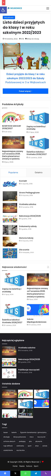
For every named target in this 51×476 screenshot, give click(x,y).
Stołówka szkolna (27, 204)
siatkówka (20, 446)
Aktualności (9, 17)
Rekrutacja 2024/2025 (30, 216)
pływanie (38, 441)
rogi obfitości (8, 446)
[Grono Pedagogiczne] (10, 196)
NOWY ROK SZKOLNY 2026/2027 (11, 127)
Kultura (29, 466)
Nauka (21, 466)
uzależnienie (8, 450)
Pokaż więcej (25, 91)
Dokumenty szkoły (28, 226)
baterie (14, 432)
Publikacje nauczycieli (28, 369)
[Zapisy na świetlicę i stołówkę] (38, 117)
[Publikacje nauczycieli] (9, 373)
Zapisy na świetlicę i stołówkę (36, 127)
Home (15, 466)
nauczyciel (41, 437)
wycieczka (20, 450)
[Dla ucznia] (10, 253)
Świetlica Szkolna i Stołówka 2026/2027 (37, 153)
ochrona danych (9, 441)
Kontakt (23, 181)
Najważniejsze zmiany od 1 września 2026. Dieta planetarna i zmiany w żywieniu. (12, 155)
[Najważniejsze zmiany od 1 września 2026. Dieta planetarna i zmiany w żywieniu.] (13, 142)
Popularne (13, 172)
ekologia (6, 437)
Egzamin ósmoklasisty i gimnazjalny (33, 432)
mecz (32, 437)
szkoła (44, 446)
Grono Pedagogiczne (29, 192)
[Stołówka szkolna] (10, 208)
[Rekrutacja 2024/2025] (10, 219)
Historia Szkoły (26, 238)
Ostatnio (38, 172)
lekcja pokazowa (19, 437)
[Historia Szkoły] (10, 242)
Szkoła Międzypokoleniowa (36, 320)
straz (37, 446)
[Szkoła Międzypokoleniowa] (38, 310)
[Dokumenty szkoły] (10, 230)
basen (5, 432)
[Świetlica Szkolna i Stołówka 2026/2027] (38, 142)
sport (29, 446)
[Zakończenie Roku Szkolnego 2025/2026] (9, 413)
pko (30, 441)
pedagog (22, 441)
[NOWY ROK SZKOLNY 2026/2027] (13, 117)
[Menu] (47, 9)
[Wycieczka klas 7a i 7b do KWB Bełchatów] (25, 413)
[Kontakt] (10, 184)
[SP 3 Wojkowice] (12, 8)
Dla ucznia (24, 249)
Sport (36, 466)
